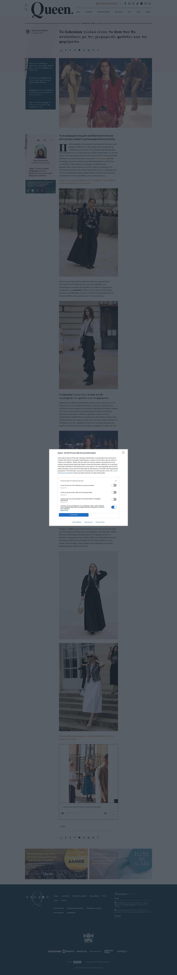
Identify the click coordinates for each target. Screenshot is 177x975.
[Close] (124, 453)
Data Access (88, 522)
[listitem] (88, 481)
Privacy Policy (100, 522)
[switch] (114, 485)
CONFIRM (74, 515)
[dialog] (88, 487)
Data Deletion (77, 522)
